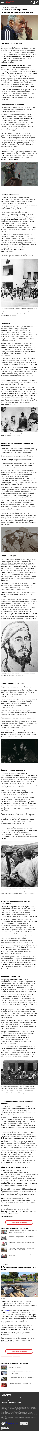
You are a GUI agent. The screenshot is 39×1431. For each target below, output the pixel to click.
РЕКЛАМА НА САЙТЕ (17, 1398)
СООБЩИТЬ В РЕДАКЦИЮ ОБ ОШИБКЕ (11, 1402)
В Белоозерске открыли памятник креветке (21, 1377)
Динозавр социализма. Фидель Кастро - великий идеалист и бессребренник (23, 1231)
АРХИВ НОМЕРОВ (5, 1398)
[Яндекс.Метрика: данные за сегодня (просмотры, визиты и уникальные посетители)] (11, 1423)
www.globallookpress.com (21, 1093)
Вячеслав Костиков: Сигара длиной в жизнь (21, 1242)
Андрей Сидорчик (7, 1216)
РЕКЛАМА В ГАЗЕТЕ (28, 1398)
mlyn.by (3, 1298)
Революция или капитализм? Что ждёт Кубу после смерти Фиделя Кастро (21, 1248)
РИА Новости (13, 315)
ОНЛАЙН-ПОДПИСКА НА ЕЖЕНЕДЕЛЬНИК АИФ (13, 1400)
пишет (6, 1310)
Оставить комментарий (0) (19, 1222)
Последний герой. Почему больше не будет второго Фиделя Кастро (21, 1237)
